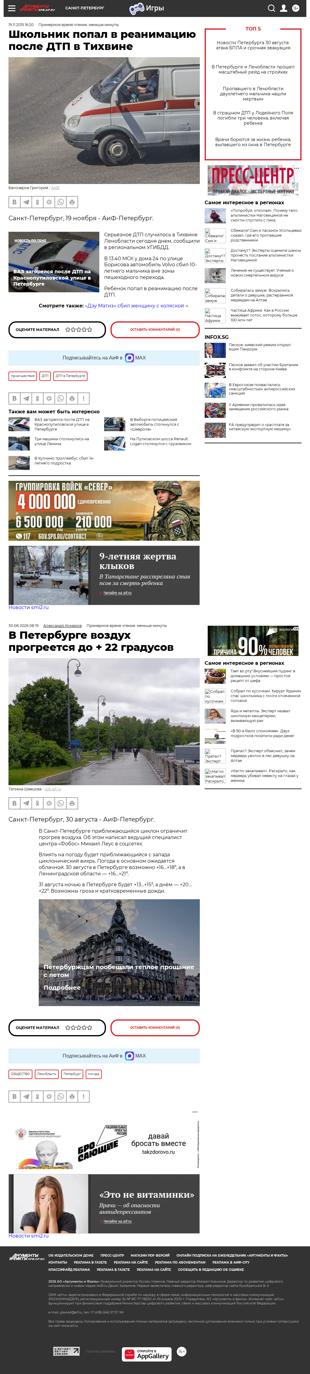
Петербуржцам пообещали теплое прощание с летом (119, 971)
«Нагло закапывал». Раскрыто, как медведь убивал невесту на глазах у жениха (264, 776)
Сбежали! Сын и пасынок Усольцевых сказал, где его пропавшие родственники (266, 235)
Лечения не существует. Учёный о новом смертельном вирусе (262, 272)
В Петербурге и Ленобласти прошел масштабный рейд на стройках (253, 69)
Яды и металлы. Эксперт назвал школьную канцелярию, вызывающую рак (260, 716)
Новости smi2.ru (28, 607)
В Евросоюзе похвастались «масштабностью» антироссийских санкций (262, 389)
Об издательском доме (71, 1256)
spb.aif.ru (53, 789)
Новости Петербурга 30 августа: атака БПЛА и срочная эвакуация (253, 45)
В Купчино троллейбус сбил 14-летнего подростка (64, 460)
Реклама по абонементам (180, 1262)
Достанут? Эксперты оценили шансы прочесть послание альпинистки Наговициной (266, 255)
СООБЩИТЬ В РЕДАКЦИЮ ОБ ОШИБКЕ (211, 1270)
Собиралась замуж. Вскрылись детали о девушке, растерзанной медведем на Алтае (262, 295)
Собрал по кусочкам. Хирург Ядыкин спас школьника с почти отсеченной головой (266, 696)
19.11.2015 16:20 (21, 24)
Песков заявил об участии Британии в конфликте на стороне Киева (263, 367)
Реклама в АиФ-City (231, 1262)
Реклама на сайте (131, 1262)
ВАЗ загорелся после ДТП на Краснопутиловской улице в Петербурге (62, 424)
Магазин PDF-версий (150, 1256)
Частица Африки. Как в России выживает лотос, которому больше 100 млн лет (264, 315)
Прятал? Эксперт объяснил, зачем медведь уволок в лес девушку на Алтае (263, 756)
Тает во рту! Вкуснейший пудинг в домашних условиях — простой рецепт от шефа (263, 676)
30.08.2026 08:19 (23, 625)
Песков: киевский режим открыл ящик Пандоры (260, 347)
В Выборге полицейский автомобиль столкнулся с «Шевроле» (154, 424)
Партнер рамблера (100, 1351)
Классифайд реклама (69, 1270)
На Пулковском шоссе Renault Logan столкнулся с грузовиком (160, 441)
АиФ (55, 187)
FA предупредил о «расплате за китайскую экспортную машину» (260, 427)
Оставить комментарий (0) (155, 330)
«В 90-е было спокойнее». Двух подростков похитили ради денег (263, 733)
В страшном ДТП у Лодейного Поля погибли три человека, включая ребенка (253, 118)
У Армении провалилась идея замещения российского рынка (259, 407)
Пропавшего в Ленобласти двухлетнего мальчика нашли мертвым (253, 94)
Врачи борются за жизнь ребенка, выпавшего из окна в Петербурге (253, 142)
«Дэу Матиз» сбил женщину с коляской (134, 306)
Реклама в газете (90, 1262)
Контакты (57, 1262)
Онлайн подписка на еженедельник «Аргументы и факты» (232, 1256)
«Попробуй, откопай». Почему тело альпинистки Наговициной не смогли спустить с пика (264, 215)
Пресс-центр (112, 1256)
